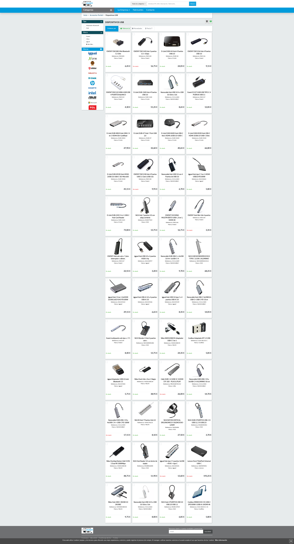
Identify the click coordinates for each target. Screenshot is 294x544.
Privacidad (93, 538)
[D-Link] (92, 78)
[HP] (92, 83)
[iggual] (92, 53)
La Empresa (123, 10)
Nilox (87, 39)
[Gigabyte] (92, 88)
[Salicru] (92, 73)
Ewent (88, 36)
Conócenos (85, 538)
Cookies (115, 538)
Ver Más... (90, 44)
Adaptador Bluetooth (92, 25)
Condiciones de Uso (105, 538)
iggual (88, 41)
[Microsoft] (92, 102)
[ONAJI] (92, 63)
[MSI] (92, 68)
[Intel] (92, 92)
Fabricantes (138, 10)
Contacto (150, 10)
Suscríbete (208, 531)
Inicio (85, 15)
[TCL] (92, 107)
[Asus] (92, 97)
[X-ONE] (92, 58)
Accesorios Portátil (96, 15)
